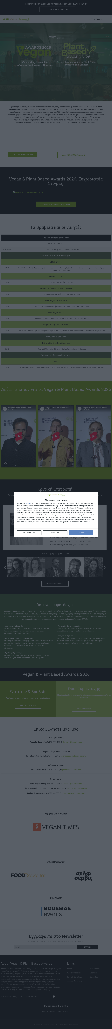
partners (29, 503)
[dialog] (56, 514)
